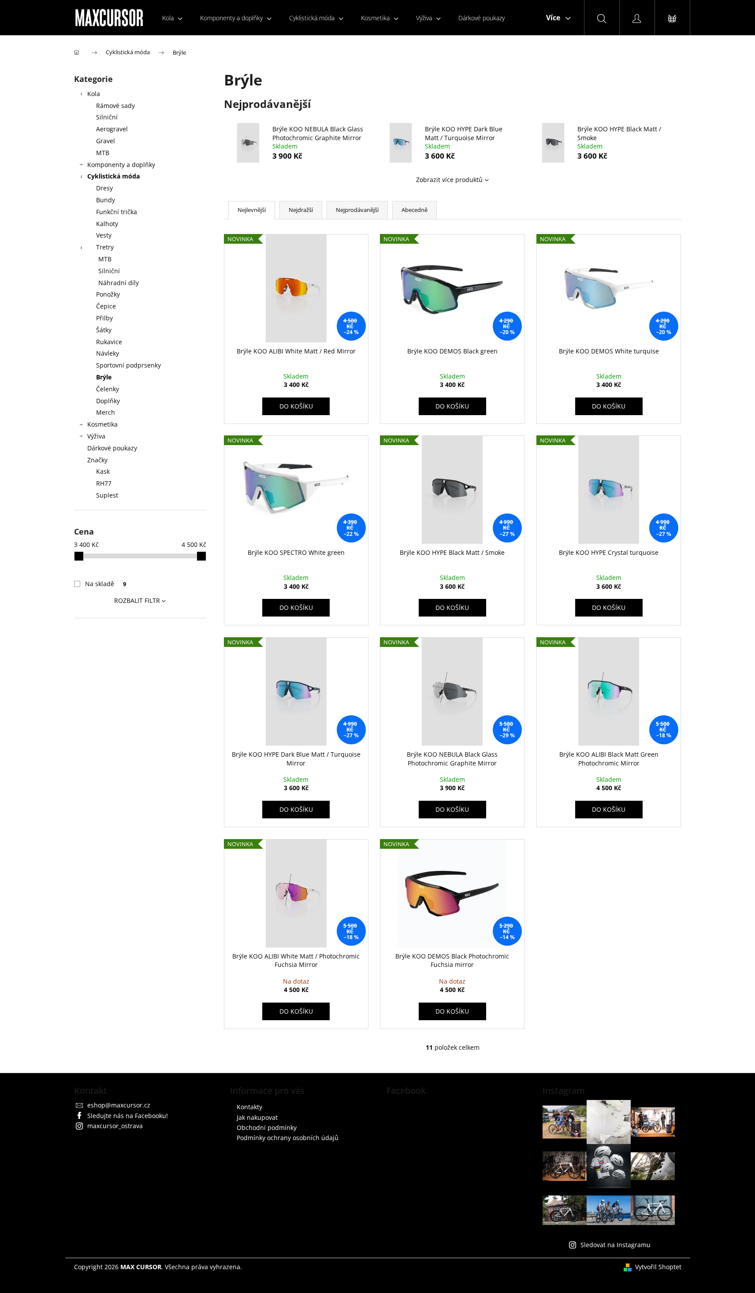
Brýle (104, 377)
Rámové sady (115, 105)
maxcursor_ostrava (115, 1126)
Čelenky (107, 389)
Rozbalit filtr (137, 600)
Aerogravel (112, 129)
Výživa (96, 436)
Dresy (104, 188)
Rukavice (109, 342)
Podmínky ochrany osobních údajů (287, 1137)
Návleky (107, 353)
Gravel (105, 141)
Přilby (104, 318)
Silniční (107, 117)
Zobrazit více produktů (449, 179)
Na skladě (105, 584)
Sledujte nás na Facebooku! (127, 1115)
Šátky (104, 330)
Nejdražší (301, 210)
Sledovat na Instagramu (615, 1245)
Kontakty (249, 1107)
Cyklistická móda (113, 176)
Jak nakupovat (257, 1117)
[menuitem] (172, 18)
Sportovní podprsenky (128, 365)
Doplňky (108, 401)
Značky (97, 460)
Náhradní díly (118, 283)
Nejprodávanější (357, 210)
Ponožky (108, 294)
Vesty (104, 235)
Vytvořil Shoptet (658, 1267)
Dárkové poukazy (112, 448)
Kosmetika (102, 424)
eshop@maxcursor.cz (118, 1105)
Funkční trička (116, 212)
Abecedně (415, 210)
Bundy (105, 200)
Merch (105, 412)
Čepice (106, 306)
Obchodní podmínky (267, 1127)
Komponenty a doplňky (121, 164)
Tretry (105, 247)
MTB (102, 153)
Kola (93, 93)
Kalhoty (107, 223)
